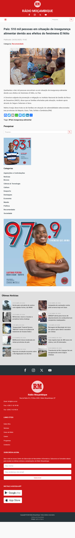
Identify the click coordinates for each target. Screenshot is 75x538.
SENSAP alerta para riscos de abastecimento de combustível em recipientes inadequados (60, 318)
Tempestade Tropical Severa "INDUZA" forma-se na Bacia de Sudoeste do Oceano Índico (23, 329)
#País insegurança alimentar (20, 120)
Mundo (6, 202)
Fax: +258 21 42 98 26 (11, 410)
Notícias (7, 177)
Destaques (8, 195)
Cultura (6, 187)
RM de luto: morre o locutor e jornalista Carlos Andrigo (23, 318)
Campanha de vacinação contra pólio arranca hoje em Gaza (59, 306)
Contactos (7, 445)
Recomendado (18, 44)
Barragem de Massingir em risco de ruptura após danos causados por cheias (59, 329)
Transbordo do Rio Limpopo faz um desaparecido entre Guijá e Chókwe (60, 353)
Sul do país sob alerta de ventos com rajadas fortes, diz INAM (24, 306)
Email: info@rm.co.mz (10, 401)
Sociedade (8, 213)
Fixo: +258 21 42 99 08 (11, 405)
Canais (6, 436)
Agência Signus (39, 519)
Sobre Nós (7, 424)
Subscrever (37, 478)
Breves (6, 180)
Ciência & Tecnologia (12, 184)
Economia (7, 198)
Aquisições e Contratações (14, 173)
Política (7, 206)
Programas (7, 441)
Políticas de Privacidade (37, 517)
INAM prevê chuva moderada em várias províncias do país (24, 341)
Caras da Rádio (8, 432)
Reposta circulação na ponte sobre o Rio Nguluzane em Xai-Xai (25, 353)
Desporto (7, 191)
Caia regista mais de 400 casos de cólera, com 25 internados (60, 341)
